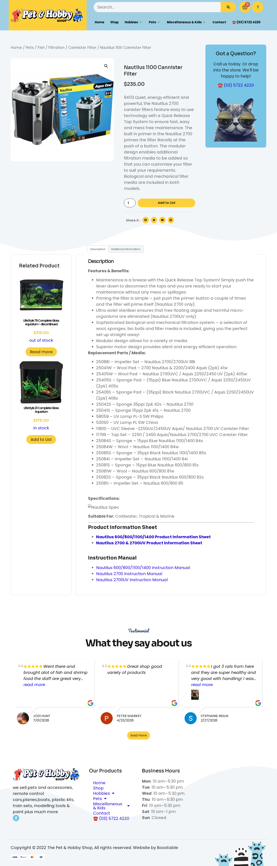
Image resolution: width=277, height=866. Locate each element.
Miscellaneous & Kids (184, 22)
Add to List (166, 202)
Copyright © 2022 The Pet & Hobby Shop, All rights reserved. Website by (84, 847)
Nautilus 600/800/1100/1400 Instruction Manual (143, 567)
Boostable (167, 847)
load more (138, 735)
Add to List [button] (41, 439)
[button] (106, 66)
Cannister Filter (82, 47)
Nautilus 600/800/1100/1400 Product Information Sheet (153, 537)
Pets (152, 22)
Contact (219, 22)
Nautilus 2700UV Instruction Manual (132, 580)
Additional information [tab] (125, 249)
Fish (41, 47)
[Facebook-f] (16, 818)
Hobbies (131, 22)
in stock (41, 418)
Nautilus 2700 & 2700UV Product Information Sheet (149, 543)
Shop (114, 22)
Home (99, 22)
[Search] (228, 7)
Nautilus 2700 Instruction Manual (129, 574)
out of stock (41, 330)
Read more (41, 352)
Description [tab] (97, 249)
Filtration (56, 47)
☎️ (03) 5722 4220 (246, 22)
